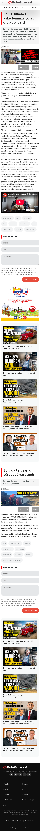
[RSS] (29, 774)
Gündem (15, 8)
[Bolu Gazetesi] (20, 767)
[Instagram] (16, 774)
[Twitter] (20, 774)
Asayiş (34, 8)
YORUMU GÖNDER (30, 279)
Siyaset (25, 8)
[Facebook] (11, 774)
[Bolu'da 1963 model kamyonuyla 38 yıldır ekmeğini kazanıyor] (20, 335)
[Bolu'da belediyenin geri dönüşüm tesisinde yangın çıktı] (20, 388)
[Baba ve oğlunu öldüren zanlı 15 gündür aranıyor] (20, 361)
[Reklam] (20, 320)
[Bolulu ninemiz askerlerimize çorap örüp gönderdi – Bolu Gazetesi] (20, 2)
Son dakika (6, 8)
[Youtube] (25, 774)
